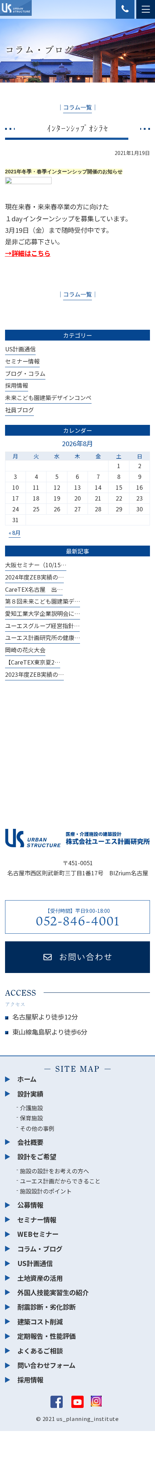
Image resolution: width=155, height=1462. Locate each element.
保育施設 (31, 1118)
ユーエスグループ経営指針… (42, 625)
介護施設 (31, 1107)
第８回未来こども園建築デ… (42, 601)
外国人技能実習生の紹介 (53, 1292)
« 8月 (15, 532)
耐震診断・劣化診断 (46, 1306)
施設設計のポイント (46, 1191)
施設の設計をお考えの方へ (54, 1171)
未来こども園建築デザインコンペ (48, 397)
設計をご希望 (36, 1156)
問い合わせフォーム (46, 1365)
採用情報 (16, 385)
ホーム (26, 1079)
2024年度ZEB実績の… (34, 577)
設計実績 (30, 1093)
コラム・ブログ (39, 1248)
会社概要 (30, 1142)
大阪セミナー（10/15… (35, 564)
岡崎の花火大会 (25, 649)
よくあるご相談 (40, 1350)
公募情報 (30, 1204)
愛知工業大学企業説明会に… (42, 613)
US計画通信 (20, 349)
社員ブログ (19, 409)
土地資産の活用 (40, 1278)
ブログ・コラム (25, 373)
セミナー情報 (22, 361)
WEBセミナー (37, 1234)
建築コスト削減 (40, 1321)
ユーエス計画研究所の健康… (42, 637)
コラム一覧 (77, 107)
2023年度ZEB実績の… (34, 674)
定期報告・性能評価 (46, 1336)
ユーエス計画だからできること (60, 1181)
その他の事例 (37, 1128)
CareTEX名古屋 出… (34, 589)
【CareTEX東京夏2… (32, 662)
